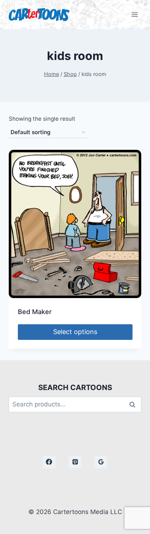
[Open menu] (134, 14)
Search (134, 404)
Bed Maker (35, 312)
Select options (75, 332)
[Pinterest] (75, 462)
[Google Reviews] (101, 462)
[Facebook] (49, 462)
